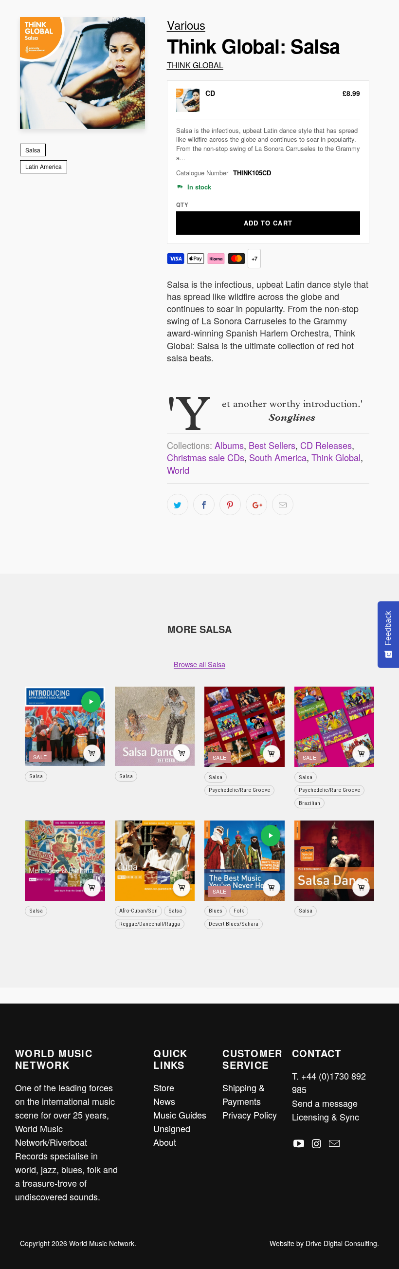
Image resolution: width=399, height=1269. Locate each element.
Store (163, 1087)
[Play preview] (91, 701)
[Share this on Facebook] (204, 504)
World (178, 470)
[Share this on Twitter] (177, 504)
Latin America (43, 166)
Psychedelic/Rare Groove (239, 789)
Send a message (325, 1103)
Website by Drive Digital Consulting (323, 1243)
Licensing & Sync (325, 1116)
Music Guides (179, 1114)
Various (186, 24)
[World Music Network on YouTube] (299, 1144)
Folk (239, 910)
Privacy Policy (249, 1114)
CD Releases (326, 445)
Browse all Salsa (199, 664)
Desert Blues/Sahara (233, 923)
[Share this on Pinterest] (230, 504)
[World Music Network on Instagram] (316, 1144)
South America (278, 457)
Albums (229, 445)
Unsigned (171, 1128)
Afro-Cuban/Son (138, 910)
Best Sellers (272, 445)
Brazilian (309, 803)
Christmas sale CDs (205, 457)
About (164, 1142)
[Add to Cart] (92, 753)
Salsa (32, 150)
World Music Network (101, 1243)
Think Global (195, 65)
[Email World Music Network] (334, 1144)
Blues (215, 910)
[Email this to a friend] (282, 504)
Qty (182, 204)
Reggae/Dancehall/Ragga (149, 923)
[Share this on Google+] (256, 504)
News (164, 1101)
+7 (254, 258)
